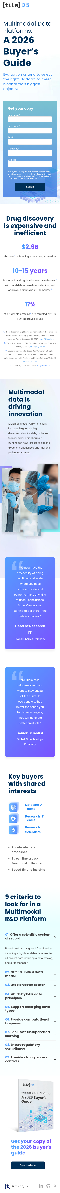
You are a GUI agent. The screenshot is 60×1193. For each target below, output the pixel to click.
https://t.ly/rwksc (46, 339)
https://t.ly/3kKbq (37, 347)
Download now (28, 1165)
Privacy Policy (43, 178)
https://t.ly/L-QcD (30, 361)
